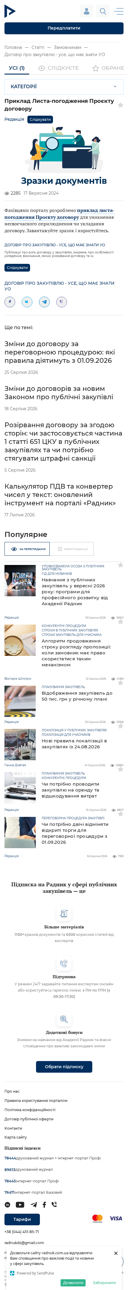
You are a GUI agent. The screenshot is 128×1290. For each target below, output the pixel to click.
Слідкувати (40, 119)
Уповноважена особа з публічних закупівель (73, 568)
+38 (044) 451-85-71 (21, 1231)
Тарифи (22, 1219)
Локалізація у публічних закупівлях (74, 730)
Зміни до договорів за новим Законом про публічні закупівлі (58, 393)
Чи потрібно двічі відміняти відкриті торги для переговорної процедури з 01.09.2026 (75, 833)
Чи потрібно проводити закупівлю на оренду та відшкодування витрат (70, 790)
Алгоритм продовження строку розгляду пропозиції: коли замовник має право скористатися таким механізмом (76, 653)
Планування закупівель (63, 687)
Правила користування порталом (36, 1100)
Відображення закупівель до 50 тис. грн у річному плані (77, 696)
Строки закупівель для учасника (72, 635)
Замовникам (67, 47)
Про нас (12, 1091)
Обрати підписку (64, 1066)
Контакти (13, 1128)
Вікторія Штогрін (17, 679)
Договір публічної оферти (28, 1119)
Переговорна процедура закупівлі (73, 818)
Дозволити (73, 1282)
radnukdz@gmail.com (24, 1243)
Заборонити (104, 1282)
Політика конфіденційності (29, 1110)
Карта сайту (15, 1137)
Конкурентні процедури (64, 626)
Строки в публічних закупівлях (70, 630)
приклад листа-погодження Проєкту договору (59, 213)
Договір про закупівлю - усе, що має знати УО (54, 54)
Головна (13, 47)
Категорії (24, 86)
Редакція (14, 119)
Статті (38, 47)
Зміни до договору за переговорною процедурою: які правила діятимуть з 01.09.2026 (59, 352)
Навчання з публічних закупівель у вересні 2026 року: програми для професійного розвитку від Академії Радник (75, 591)
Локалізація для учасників (66, 734)
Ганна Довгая (15, 765)
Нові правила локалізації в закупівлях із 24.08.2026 (74, 743)
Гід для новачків (57, 573)
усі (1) (17, 68)
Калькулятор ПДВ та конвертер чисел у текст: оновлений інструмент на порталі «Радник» (60, 494)
